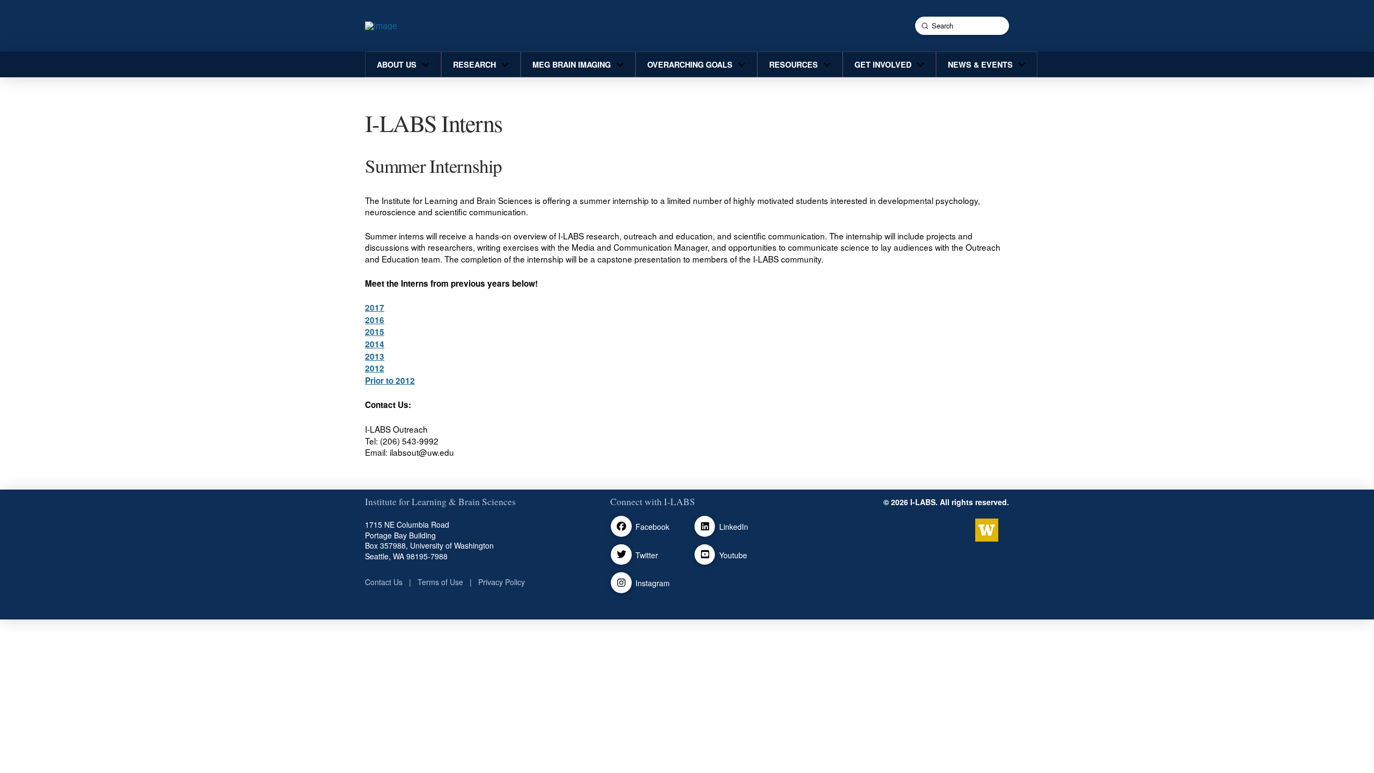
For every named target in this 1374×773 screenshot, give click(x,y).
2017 (374, 307)
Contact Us (384, 582)
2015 (374, 332)
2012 (374, 368)
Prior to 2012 (390, 380)
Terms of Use (440, 582)
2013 (374, 356)
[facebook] (621, 526)
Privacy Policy (501, 582)
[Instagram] (621, 582)
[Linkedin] (705, 526)
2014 (374, 344)
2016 (374, 320)
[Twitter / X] (621, 554)
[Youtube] (705, 554)
